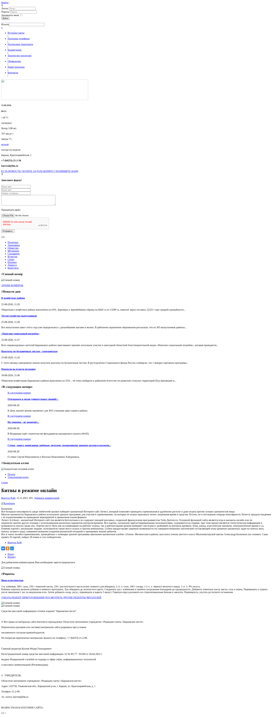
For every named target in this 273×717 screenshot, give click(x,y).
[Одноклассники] (5, 21)
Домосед (12, 265)
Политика (13, 242)
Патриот (12, 262)
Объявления (14, 61)
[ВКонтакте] (6, 21)
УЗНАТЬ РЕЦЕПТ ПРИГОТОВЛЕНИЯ (23, 597)
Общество (13, 248)
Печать (11, 474)
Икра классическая (12, 580)
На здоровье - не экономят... (23, 422)
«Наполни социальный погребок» (20, 333)
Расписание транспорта (20, 44)
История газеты (16, 33)
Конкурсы (13, 268)
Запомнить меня (10, 15)
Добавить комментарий (46, 498)
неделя (5, 144)
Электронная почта (18, 477)
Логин (4, 8)
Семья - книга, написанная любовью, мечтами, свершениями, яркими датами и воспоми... (59, 445)
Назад (11, 554)
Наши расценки (16, 67)
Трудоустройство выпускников (19, 315)
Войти (4, 2)
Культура (12, 256)
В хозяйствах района (13, 298)
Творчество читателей (19, 55)
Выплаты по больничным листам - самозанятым (29, 351)
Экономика (14, 245)
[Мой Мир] (12, 548)
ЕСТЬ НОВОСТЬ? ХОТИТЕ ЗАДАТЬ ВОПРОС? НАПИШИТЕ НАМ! (39, 171)
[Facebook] (1, 21)
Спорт (11, 259)
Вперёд (11, 557)
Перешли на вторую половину (18, 369)
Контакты (13, 72)
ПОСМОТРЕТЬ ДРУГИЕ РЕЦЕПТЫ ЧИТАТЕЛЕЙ (73, 597)
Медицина (13, 251)
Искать (5, 24)
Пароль (5, 11)
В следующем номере (19, 392)
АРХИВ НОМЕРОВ (12, 285)
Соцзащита (14, 253)
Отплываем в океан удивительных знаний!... (33, 399)
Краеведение (14, 50)
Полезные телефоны (19, 38)
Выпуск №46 (8, 498)
